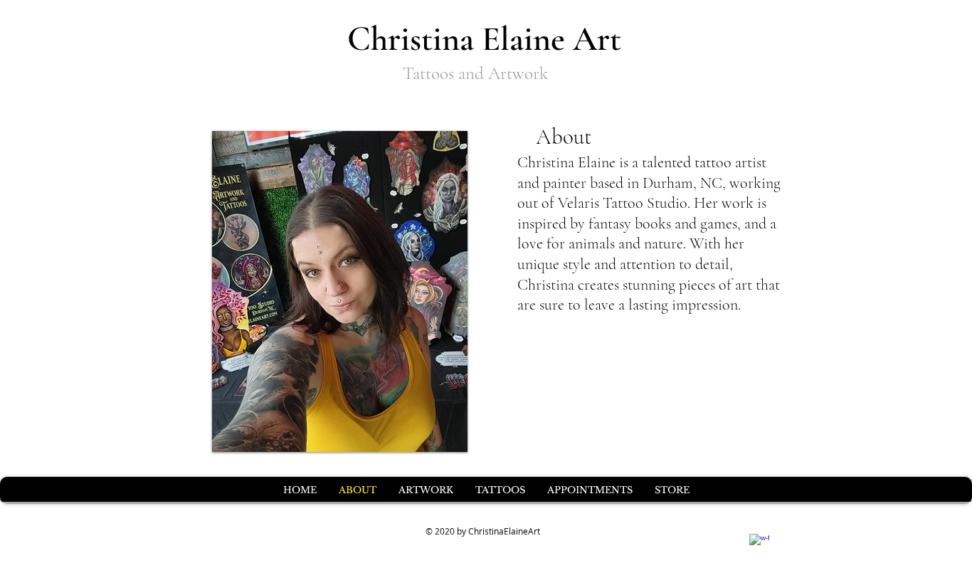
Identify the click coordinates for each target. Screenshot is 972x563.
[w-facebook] (759, 544)
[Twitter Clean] (786, 530)
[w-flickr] (813, 530)
